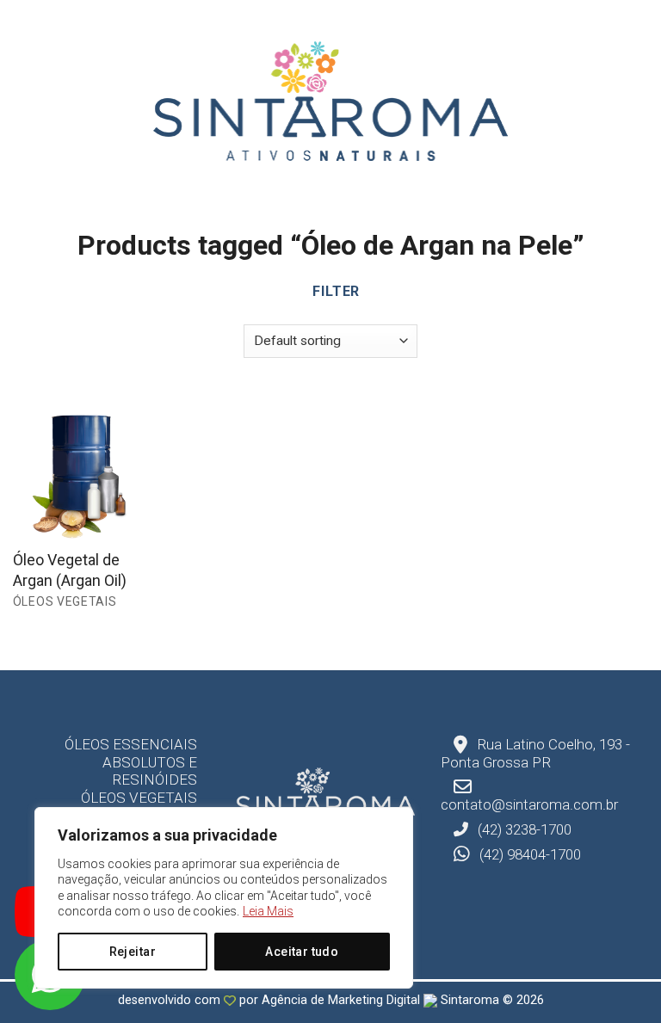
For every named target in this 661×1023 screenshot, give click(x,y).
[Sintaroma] (330, 100)
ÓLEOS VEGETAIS (139, 797)
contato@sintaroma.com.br (529, 804)
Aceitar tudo (301, 951)
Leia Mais (268, 911)
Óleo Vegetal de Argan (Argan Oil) (70, 570)
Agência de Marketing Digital (342, 1000)
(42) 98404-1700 (528, 854)
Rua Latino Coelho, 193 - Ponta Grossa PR (535, 753)
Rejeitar (132, 951)
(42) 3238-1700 (522, 829)
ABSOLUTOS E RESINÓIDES (149, 771)
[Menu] (22, 101)
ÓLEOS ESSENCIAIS (131, 744)
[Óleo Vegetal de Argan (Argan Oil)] (86, 465)
